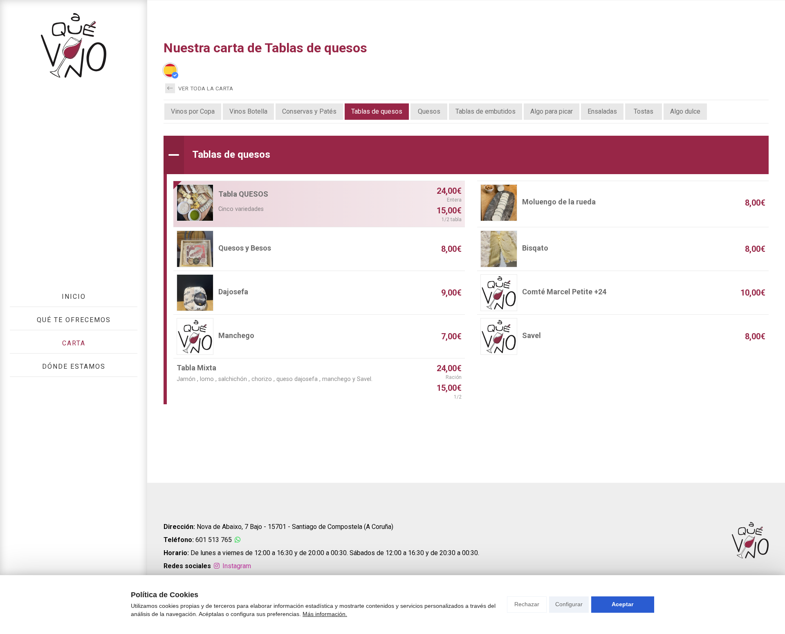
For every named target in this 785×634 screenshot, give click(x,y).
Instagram (236, 566)
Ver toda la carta (205, 88)
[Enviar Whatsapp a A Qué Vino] (237, 540)
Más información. (325, 614)
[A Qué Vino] (74, 45)
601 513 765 (213, 540)
